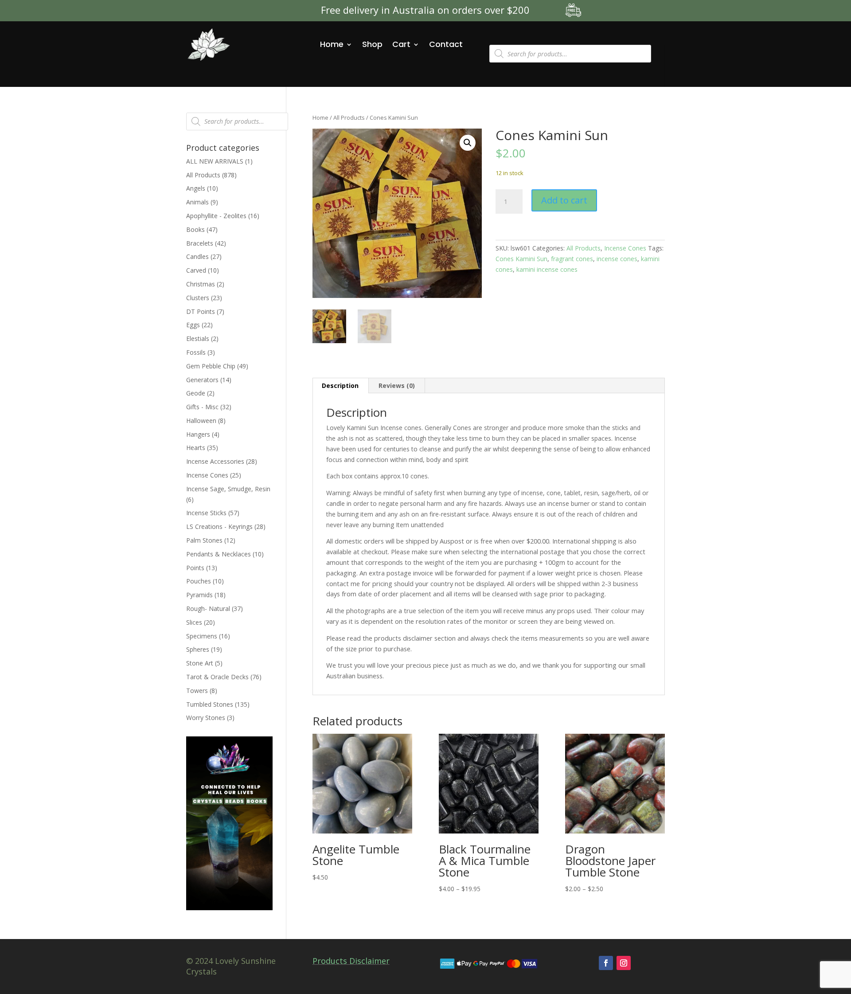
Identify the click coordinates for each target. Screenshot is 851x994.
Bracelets (199, 243)
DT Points (200, 311)
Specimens (201, 636)
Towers (197, 690)
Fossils (196, 352)
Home (332, 44)
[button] (468, 143)
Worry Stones (205, 717)
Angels (195, 188)
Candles (197, 256)
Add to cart (564, 200)
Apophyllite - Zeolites (216, 215)
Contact (446, 44)
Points (195, 568)
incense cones (617, 258)
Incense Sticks (206, 513)
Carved (196, 270)
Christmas (200, 284)
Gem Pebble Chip (210, 366)
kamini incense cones (547, 269)
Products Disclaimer (351, 960)
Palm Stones (204, 540)
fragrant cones (572, 258)
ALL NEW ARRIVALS (214, 161)
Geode (195, 393)
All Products (349, 117)
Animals (197, 202)
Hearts (195, 447)
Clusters (197, 298)
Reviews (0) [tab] (397, 385)
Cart (401, 44)
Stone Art (199, 663)
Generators (202, 380)
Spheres (197, 649)
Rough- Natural (208, 608)
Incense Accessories (215, 461)
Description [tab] (340, 385)
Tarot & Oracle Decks (217, 677)
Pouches (198, 581)
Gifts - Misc (202, 407)
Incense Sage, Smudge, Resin (228, 489)
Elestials (197, 338)
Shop (372, 44)
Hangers (198, 434)
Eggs (193, 325)
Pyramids (199, 595)
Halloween (201, 420)
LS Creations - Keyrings (219, 526)
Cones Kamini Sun (521, 258)
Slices (194, 622)
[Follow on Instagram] (624, 963)
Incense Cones (625, 248)
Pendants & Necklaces (218, 554)
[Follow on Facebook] (606, 963)
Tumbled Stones (209, 704)
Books (195, 229)
